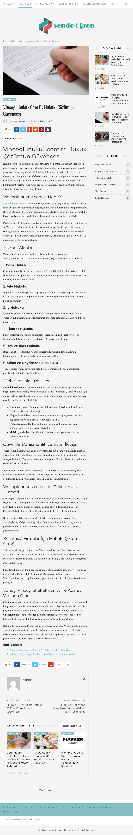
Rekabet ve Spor (45, 4)
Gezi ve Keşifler (69, 4)
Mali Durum (100, 191)
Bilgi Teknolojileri (103, 164)
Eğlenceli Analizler (95, 4)
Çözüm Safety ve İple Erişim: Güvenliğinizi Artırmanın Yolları (43, 654)
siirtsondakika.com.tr (63, 829)
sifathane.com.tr (45, 829)
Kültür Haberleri (102, 197)
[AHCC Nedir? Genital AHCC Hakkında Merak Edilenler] (46, 740)
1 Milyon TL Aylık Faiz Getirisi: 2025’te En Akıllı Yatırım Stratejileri (24, 708)
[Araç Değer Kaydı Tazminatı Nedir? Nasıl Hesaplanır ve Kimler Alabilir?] (102, 117)
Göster (18, 138)
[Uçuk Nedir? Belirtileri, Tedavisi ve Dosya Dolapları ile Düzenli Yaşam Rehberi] (19, 740)
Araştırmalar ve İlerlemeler (106, 171)
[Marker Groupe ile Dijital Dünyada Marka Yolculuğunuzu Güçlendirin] (73, 740)
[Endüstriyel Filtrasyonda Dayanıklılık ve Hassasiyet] (102, 137)
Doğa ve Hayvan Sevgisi (105, 184)
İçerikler (25, 4)
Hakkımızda (11, 812)
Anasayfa (10, 4)
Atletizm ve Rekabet (104, 177)
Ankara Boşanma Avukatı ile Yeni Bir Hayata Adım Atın (40, 650)
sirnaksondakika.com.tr (84, 829)
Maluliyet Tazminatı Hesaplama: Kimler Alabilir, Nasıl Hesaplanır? (68, 708)
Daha (115, 4)
